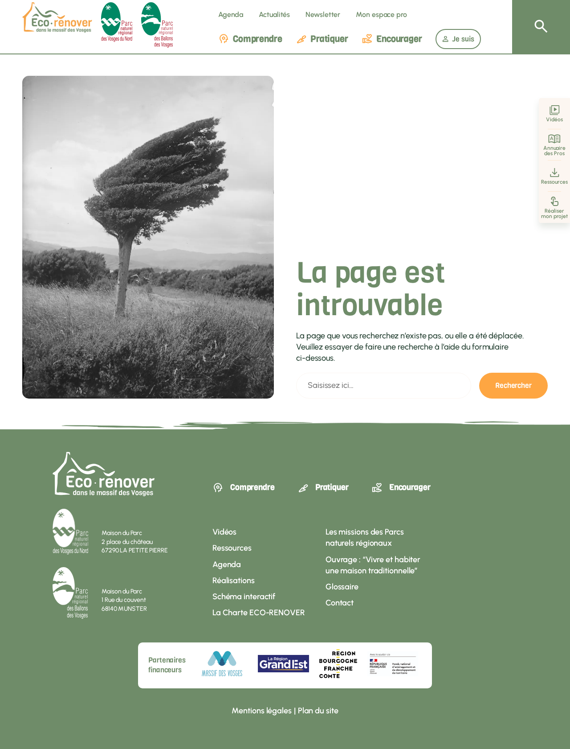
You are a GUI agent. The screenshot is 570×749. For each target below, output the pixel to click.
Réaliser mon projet (554, 213)
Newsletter (322, 14)
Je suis (463, 39)
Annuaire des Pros (554, 150)
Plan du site (318, 711)
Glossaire (342, 587)
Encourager (399, 39)
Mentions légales (261, 711)
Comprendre (257, 39)
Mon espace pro (381, 14)
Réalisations (233, 580)
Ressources (554, 182)
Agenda (230, 14)
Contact (340, 603)
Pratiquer (329, 39)
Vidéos (554, 119)
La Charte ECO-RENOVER (258, 612)
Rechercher (513, 385)
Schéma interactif (243, 596)
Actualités (274, 14)
